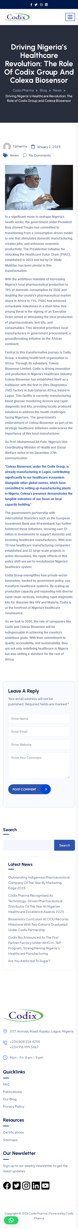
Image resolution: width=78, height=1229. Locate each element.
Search (10, 829)
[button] (11, 1220)
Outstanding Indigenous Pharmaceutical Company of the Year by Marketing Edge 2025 (39, 882)
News (14, 155)
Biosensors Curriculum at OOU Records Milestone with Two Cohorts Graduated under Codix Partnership (38, 924)
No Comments (40, 155)
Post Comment (24, 789)
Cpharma (20, 146)
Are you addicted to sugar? (29, 961)
